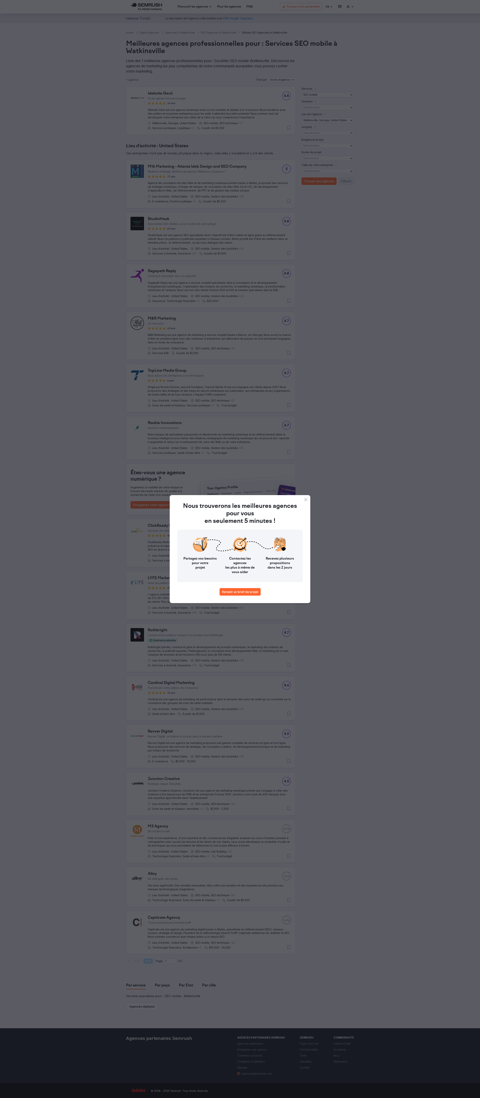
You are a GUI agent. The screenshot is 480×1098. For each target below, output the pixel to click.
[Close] (305, 499)
